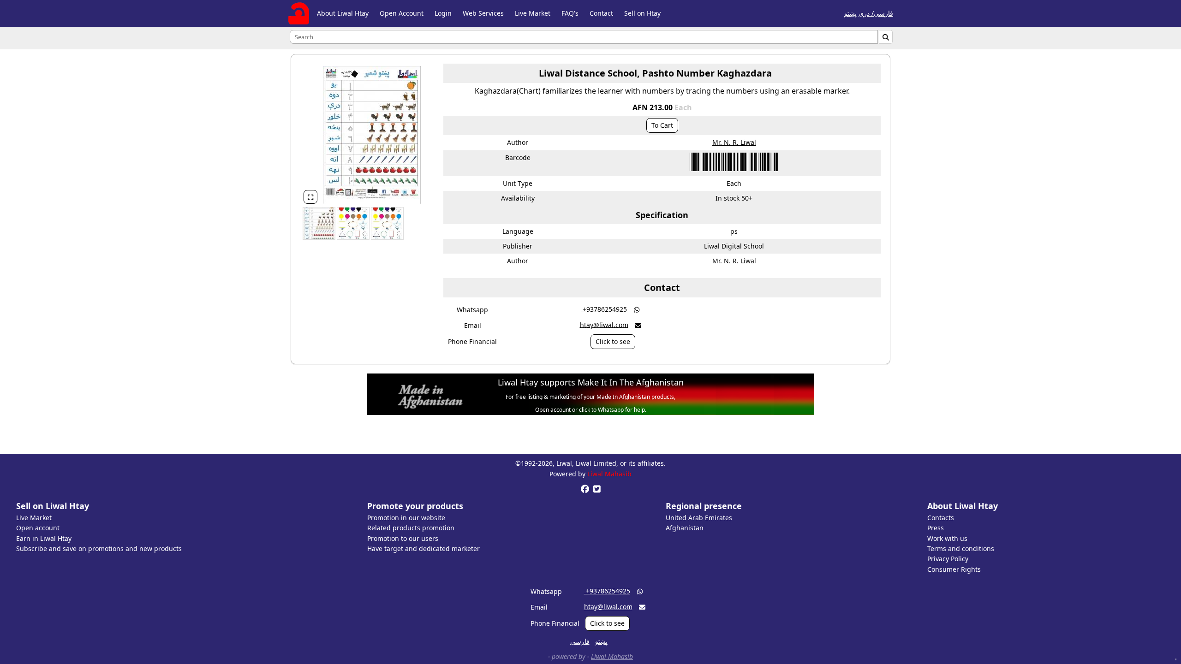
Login (443, 13)
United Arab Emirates (699, 517)
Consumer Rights (954, 569)
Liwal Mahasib (609, 473)
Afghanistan (685, 527)
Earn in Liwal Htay (44, 538)
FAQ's (570, 13)
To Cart (662, 125)
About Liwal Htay (343, 13)
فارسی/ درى (876, 13)
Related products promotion (410, 527)
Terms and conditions (960, 548)
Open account (38, 527)
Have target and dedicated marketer (423, 548)
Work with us (947, 538)
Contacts (940, 517)
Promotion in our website (406, 517)
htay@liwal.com (604, 324)
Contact (601, 13)
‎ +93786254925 (604, 308)
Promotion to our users (402, 538)
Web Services (483, 13)
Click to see (613, 341)
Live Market (532, 13)
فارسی (580, 641)
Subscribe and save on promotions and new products (99, 548)
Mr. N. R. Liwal (734, 142)
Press (935, 527)
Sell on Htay (642, 13)
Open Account (401, 13)
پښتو (850, 13)
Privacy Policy (947, 558)
